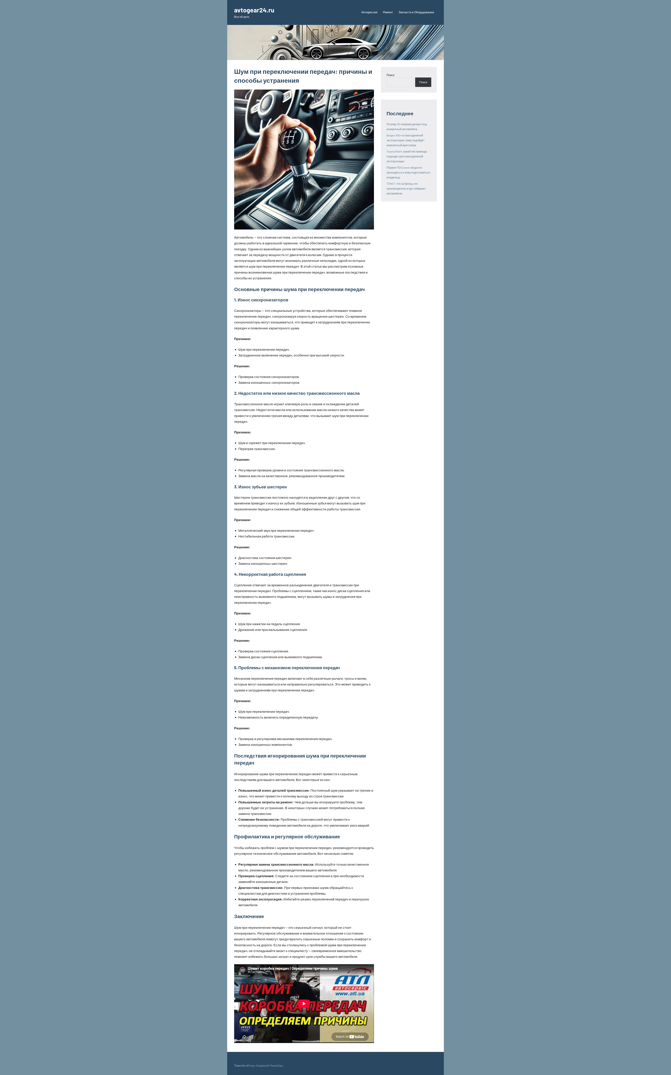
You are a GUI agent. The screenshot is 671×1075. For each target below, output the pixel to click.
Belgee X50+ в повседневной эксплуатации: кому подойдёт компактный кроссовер (405, 140)
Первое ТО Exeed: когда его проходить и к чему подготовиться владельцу (408, 172)
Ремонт (388, 12)
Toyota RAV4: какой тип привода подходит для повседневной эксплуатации (407, 156)
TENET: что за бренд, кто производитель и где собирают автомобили (406, 188)
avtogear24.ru (254, 10)
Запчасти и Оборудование (416, 12)
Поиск (390, 75)
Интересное (369, 12)
